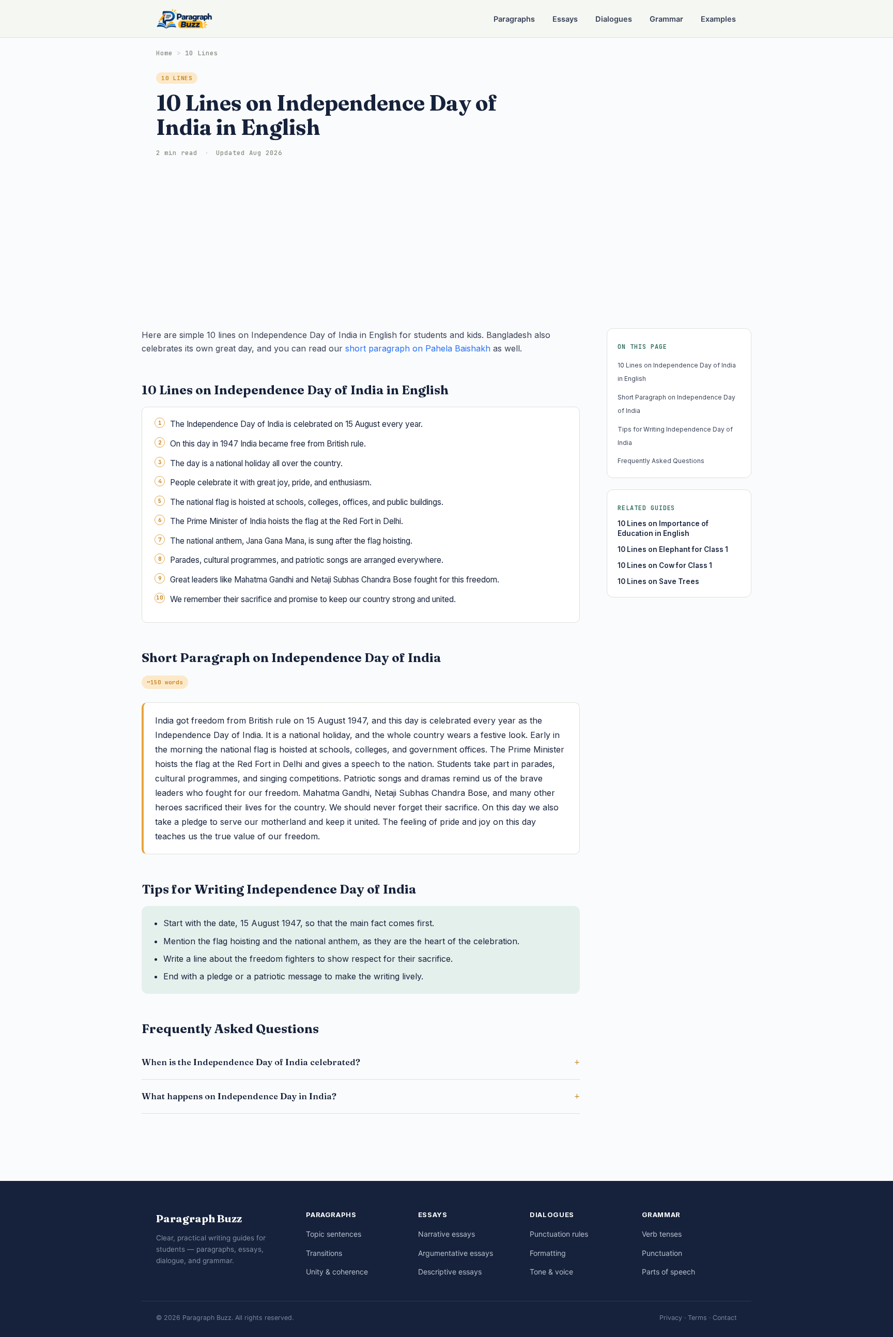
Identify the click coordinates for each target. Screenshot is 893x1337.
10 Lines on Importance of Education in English (663, 528)
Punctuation (662, 1253)
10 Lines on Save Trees (658, 581)
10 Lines (201, 53)
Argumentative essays (455, 1253)
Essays (565, 19)
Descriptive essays (450, 1271)
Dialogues (613, 19)
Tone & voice (551, 1271)
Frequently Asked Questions (661, 461)
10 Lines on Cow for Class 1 (665, 565)
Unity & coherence (337, 1271)
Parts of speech (668, 1271)
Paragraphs (514, 19)
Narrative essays (446, 1234)
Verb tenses (662, 1234)
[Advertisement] (446, 240)
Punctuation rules (559, 1234)
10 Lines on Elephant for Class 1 (673, 549)
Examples (718, 19)
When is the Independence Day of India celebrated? (251, 1062)
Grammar (666, 19)
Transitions (324, 1253)
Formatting (548, 1253)
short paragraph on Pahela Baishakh (417, 348)
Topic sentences (333, 1234)
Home (164, 53)
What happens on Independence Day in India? (239, 1096)
